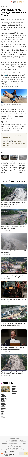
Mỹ (6, 75)
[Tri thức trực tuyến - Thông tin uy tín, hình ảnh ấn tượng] (17, 2)
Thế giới (4, 7)
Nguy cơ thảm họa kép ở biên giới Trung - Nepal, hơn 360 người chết (22, 167)
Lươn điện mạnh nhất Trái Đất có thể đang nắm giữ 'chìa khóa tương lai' (4, 167)
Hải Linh (3, 19)
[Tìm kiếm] (25, 2)
